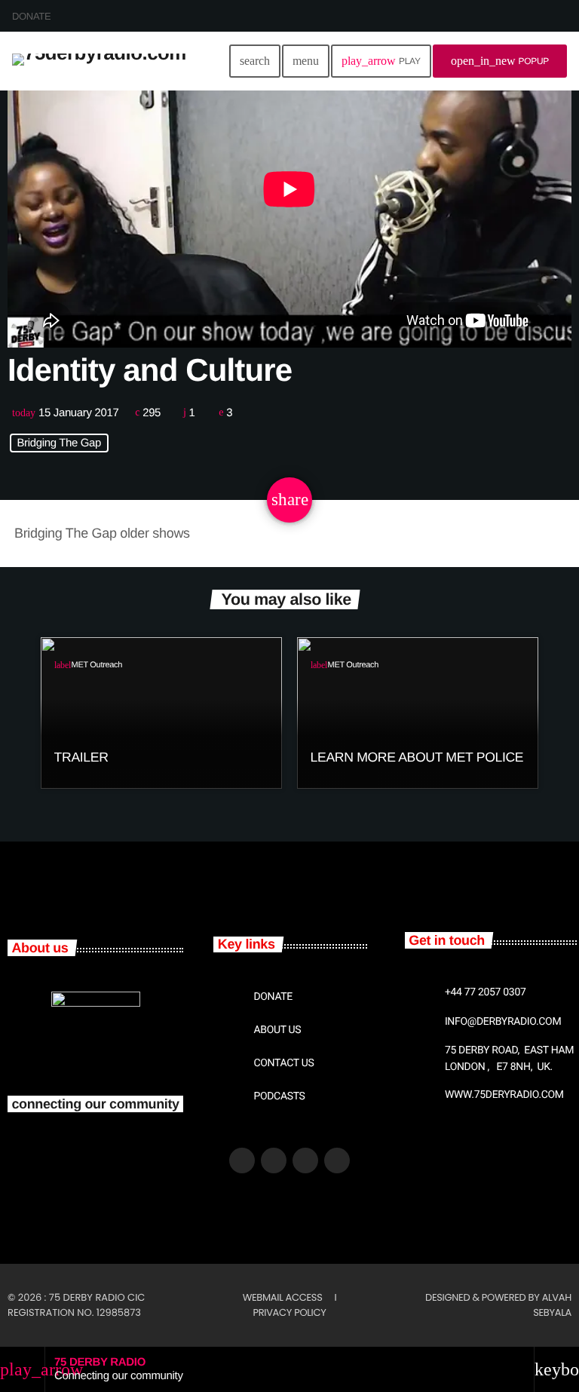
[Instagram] (337, 1160)
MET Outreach (97, 665)
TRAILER (81, 757)
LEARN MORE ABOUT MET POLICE (417, 757)
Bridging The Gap (59, 443)
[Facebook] (242, 1160)
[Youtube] (305, 1160)
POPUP (500, 60)
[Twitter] (273, 1160)
